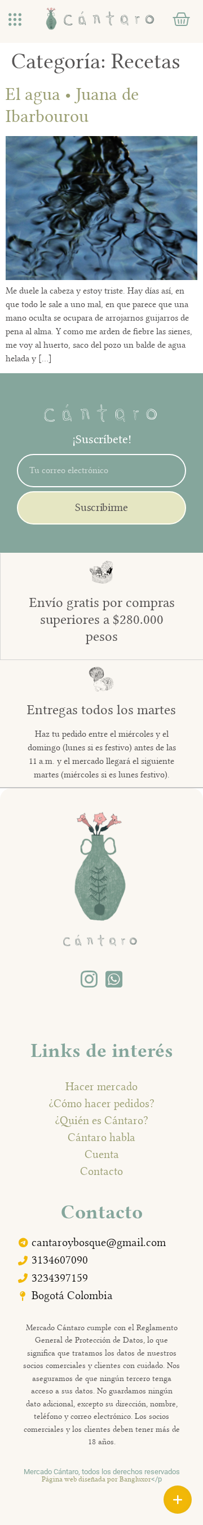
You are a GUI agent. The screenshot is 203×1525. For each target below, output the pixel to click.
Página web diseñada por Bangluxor (96, 1479)
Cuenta (102, 1154)
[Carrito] (181, 19)
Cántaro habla (101, 1137)
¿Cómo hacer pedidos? (101, 1103)
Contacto (101, 1171)
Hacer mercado (101, 1086)
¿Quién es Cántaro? (101, 1120)
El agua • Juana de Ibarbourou (72, 105)
